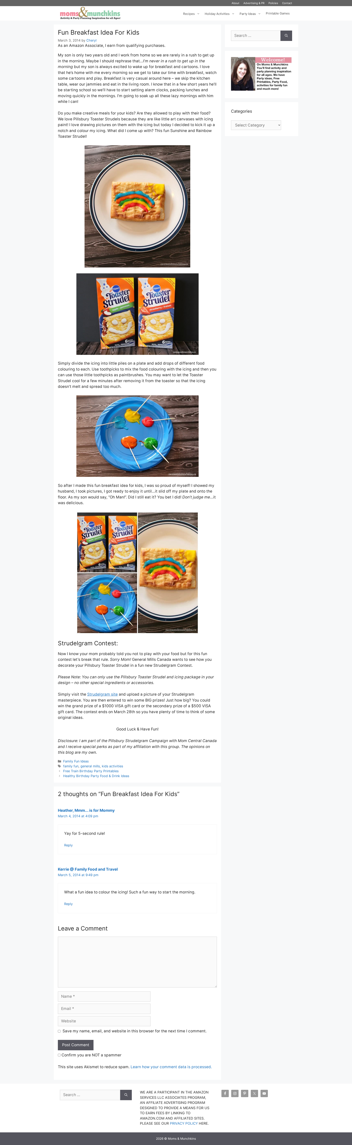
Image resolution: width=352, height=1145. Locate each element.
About (235, 3)
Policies (273, 3)
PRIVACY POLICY (184, 1123)
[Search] (286, 36)
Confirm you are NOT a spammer (90, 1055)
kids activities (112, 766)
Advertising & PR (253, 3)
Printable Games (278, 13)
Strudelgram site (102, 694)
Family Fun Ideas (76, 761)
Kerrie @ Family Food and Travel (88, 869)
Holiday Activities (217, 13)
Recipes (189, 13)
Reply (68, 845)
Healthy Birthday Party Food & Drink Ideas (96, 776)
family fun (70, 766)
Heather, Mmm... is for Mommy (86, 810)
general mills (90, 766)
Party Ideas (248, 13)
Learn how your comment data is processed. (171, 1067)
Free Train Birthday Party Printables (91, 771)
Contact (287, 3)
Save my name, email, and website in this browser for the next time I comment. (135, 1031)
